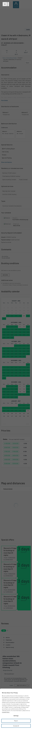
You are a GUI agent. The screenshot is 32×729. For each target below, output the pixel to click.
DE (5, 4)
